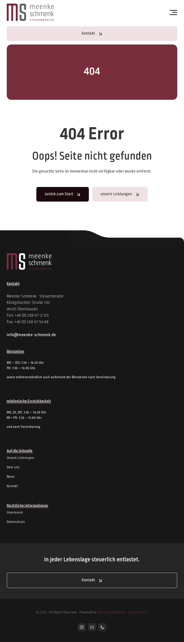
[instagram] (82, 627)
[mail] (92, 627)
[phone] (102, 627)
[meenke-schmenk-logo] (30, 5)
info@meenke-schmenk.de (31, 335)
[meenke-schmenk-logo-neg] (29, 255)
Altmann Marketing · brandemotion (122, 612)
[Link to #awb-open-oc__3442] (173, 12)
